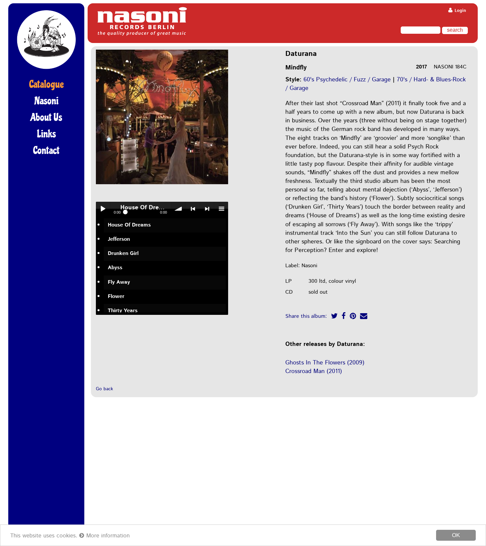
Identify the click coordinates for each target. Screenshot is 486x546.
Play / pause (103, 209)
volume (178, 209)
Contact (46, 150)
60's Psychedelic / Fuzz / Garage (347, 79)
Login (459, 11)
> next (207, 209)
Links (46, 134)
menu (221, 209)
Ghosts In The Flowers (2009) (324, 362)
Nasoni (46, 101)
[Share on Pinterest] (353, 317)
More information (107, 536)
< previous (193, 209)
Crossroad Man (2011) (313, 371)
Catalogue (46, 84)
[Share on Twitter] (334, 317)
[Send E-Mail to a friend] (363, 317)
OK (456, 535)
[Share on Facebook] (344, 317)
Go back (104, 389)
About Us (46, 117)
